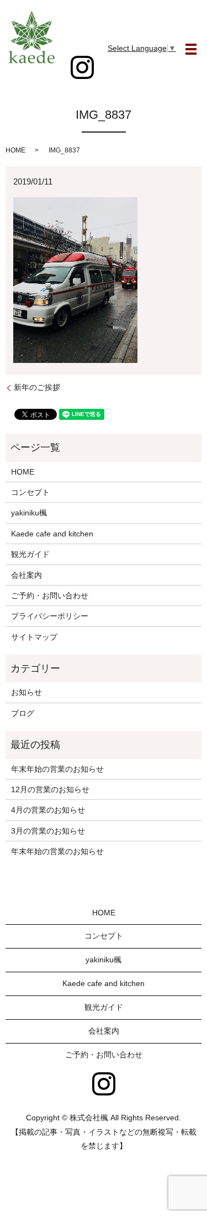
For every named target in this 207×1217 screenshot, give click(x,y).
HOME (15, 150)
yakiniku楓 (29, 512)
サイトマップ (34, 637)
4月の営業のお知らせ (48, 809)
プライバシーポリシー (49, 616)
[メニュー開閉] (191, 49)
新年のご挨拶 (37, 387)
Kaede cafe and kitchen (52, 533)
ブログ (22, 713)
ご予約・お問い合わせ (49, 595)
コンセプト (30, 492)
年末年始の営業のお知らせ (57, 769)
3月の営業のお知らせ (48, 830)
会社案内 (26, 575)
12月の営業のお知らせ (50, 789)
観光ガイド (30, 554)
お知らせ (26, 692)
